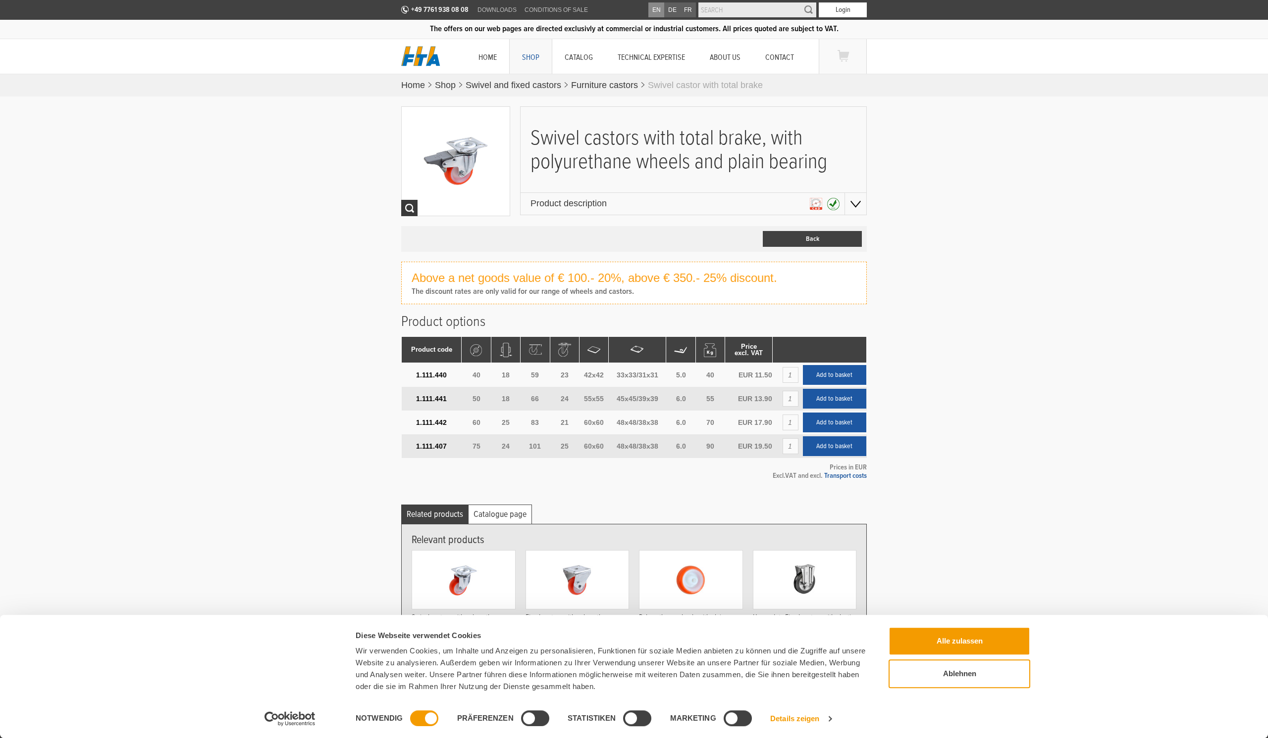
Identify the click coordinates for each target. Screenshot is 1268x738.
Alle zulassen (960, 641)
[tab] (435, 514)
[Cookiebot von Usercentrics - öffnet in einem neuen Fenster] (290, 718)
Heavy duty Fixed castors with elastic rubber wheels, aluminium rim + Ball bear (803, 624)
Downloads (497, 9)
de (672, 9)
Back (812, 239)
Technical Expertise (651, 57)
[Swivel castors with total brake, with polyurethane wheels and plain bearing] (456, 161)
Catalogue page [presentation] (500, 514)
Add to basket (834, 375)
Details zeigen (794, 718)
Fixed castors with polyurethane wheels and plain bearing (569, 620)
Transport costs (845, 475)
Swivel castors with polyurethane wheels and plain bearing (457, 620)
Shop (530, 57)
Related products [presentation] (435, 514)
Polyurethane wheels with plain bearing (682, 620)
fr (688, 9)
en (656, 9)
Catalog (579, 57)
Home (487, 57)
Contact (779, 57)
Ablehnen (959, 673)
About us (725, 57)
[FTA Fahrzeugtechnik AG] (420, 56)
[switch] (535, 718)
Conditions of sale (556, 9)
